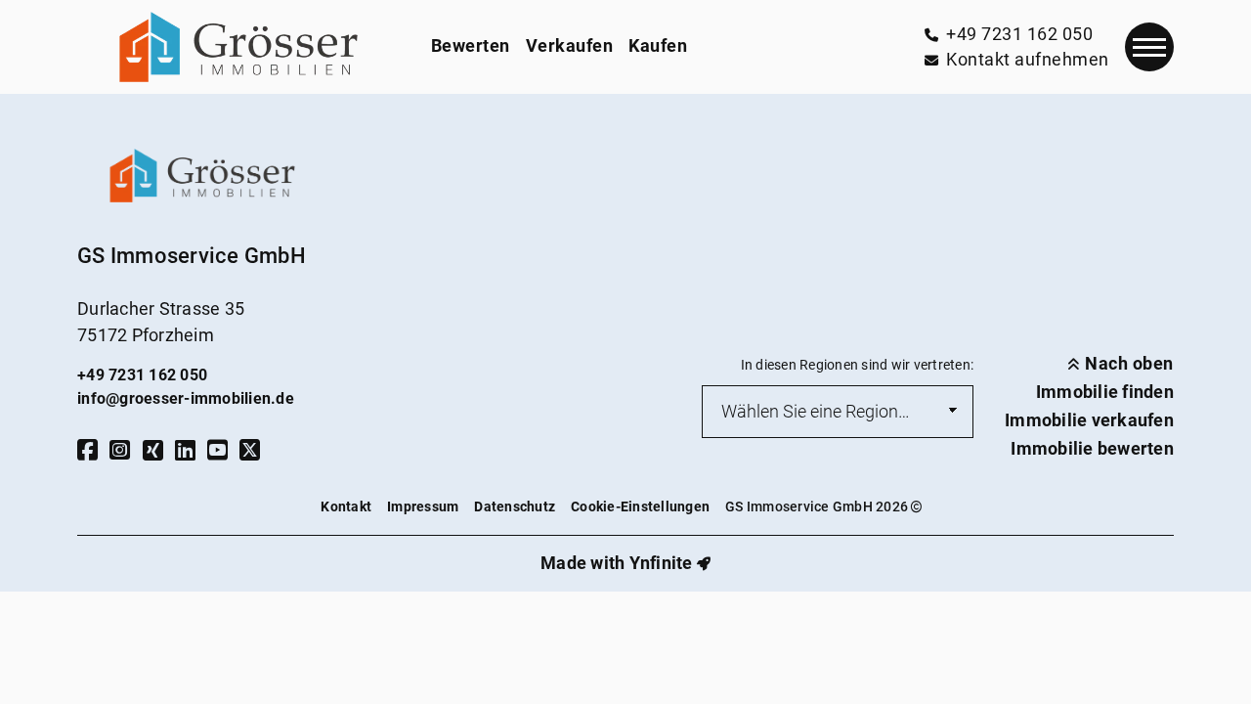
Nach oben (1127, 364)
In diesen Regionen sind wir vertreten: (857, 365)
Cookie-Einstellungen (640, 507)
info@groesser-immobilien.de (185, 398)
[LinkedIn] (185, 450)
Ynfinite (661, 563)
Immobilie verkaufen (1089, 420)
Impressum (422, 507)
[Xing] (153, 450)
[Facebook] (87, 450)
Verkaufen (570, 46)
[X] (249, 450)
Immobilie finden (1105, 392)
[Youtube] (217, 450)
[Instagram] (119, 450)
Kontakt (346, 507)
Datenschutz (514, 507)
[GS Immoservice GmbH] (238, 47)
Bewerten (470, 46)
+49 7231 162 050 (142, 375)
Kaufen (657, 46)
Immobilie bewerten (1092, 449)
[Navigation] (1149, 46)
